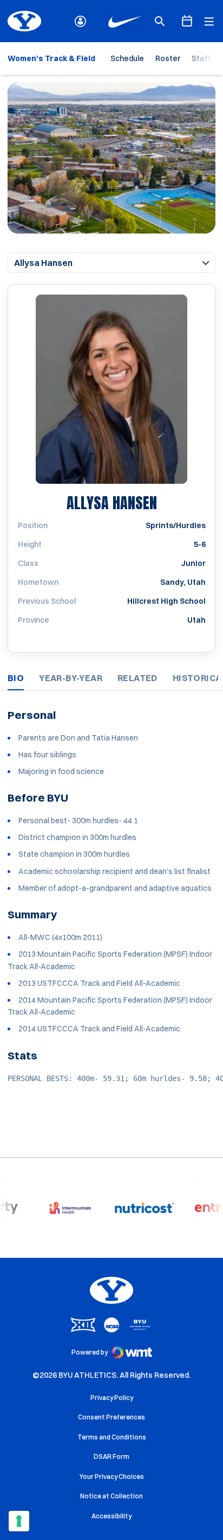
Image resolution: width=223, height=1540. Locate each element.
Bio (16, 677)
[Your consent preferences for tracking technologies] (19, 1521)
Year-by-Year (70, 677)
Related (137, 677)
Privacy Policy (111, 1398)
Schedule (127, 58)
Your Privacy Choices (112, 1476)
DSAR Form (111, 1456)
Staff (201, 58)
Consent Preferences (111, 1417)
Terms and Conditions (111, 1437)
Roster (167, 58)
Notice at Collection (111, 1496)
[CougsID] (80, 21)
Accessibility (111, 1515)
